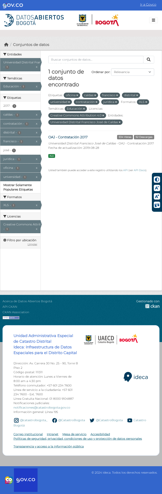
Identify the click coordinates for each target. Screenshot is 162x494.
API (125, 170)
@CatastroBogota (71, 420)
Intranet (52, 434)
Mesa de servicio (74, 434)
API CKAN (10, 307)
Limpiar (32, 244)
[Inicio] (6, 44)
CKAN (147, 306)
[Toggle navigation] (153, 20)
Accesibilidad (100, 434)
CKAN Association (16, 312)
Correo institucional (28, 434)
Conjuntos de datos (31, 44)
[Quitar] (77, 95)
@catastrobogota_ (33, 420)
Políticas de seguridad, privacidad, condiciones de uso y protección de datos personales (78, 439)
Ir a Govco (148, 5)
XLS (52, 155)
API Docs (140, 170)
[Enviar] (148, 59)
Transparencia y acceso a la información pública (49, 446)
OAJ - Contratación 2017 (68, 137)
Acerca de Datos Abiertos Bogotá (27, 301)
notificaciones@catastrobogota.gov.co (42, 407)
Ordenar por (101, 72)
